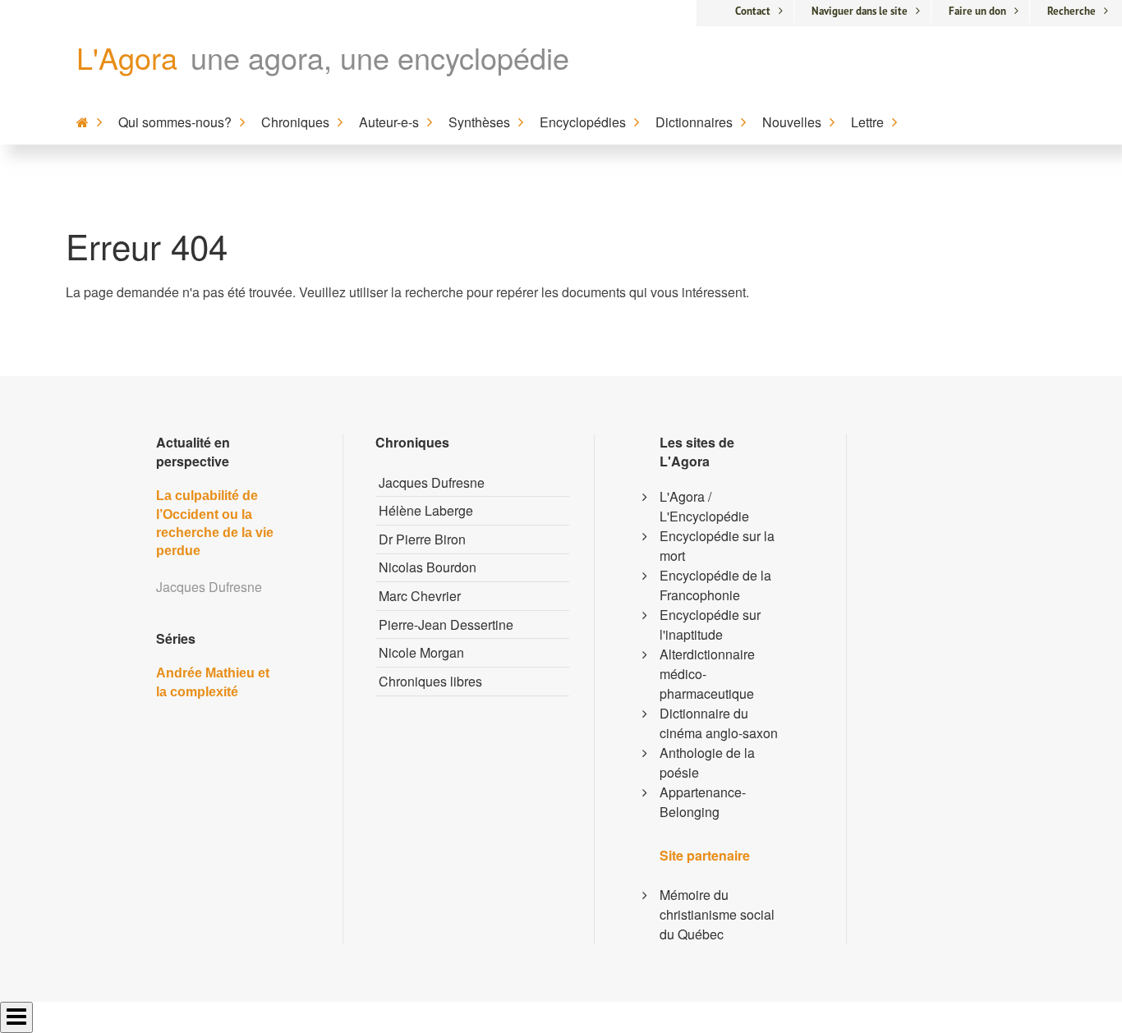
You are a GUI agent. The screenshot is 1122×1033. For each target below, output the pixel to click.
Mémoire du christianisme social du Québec (717, 914)
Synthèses (479, 121)
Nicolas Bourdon (427, 567)
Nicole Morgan (421, 652)
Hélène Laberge (426, 510)
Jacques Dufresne (432, 482)
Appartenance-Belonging (703, 802)
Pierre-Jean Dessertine (446, 624)
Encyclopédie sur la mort (717, 545)
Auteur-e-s (389, 121)
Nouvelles (791, 121)
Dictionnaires (694, 121)
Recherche (1071, 11)
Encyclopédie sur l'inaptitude (710, 624)
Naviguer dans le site (860, 11)
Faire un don (977, 11)
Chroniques (295, 121)
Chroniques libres (430, 681)
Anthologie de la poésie (707, 762)
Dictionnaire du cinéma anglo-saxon (719, 723)
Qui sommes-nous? (175, 121)
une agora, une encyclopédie (380, 57)
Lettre (867, 121)
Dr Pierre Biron (422, 539)
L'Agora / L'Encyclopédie (704, 506)
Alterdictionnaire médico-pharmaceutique (707, 674)
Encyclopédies (583, 121)
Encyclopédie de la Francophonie (715, 585)
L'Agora (126, 57)
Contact (752, 11)
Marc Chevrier (420, 595)
